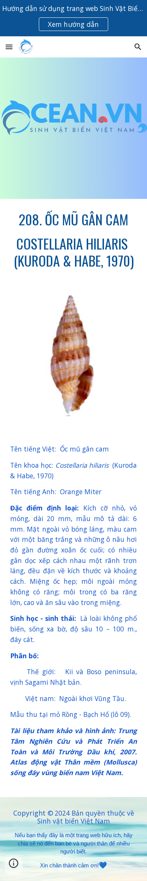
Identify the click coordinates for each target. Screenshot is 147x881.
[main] (73, 240)
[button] (9, 46)
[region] (73, 18)
